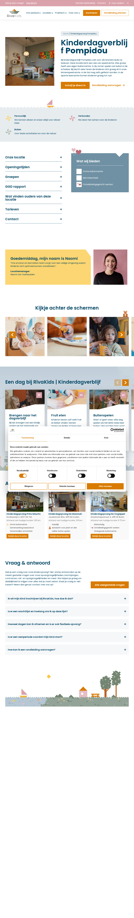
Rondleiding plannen (115, 12)
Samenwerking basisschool (22, 528)
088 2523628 (80, 727)
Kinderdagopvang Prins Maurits (24, 513)
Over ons (73, 12)
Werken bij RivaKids (85, 3)
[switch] (52, 476)
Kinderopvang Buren (47, 746)
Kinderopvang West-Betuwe (48, 731)
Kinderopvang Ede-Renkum (47, 742)
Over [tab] (106, 438)
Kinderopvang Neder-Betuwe (48, 737)
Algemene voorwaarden (50, 802)
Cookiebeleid (28, 802)
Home (66, 33)
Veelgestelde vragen (48, 750)
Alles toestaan (105, 486)
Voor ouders (117, 3)
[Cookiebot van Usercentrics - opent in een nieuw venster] (112, 430)
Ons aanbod (32, 12)
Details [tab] (67, 438)
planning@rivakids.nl (84, 732)
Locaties (47, 12)
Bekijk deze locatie (17, 536)
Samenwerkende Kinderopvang (40, 777)
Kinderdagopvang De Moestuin (65, 513)
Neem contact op (111, 742)
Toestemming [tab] (27, 438)
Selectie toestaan (67, 486)
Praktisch (60, 12)
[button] (12, 335)
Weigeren (28, 486)
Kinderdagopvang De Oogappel (108, 513)
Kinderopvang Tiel (46, 727)
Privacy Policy (12, 802)
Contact (101, 3)
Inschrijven (91, 12)
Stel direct (31, 3)
